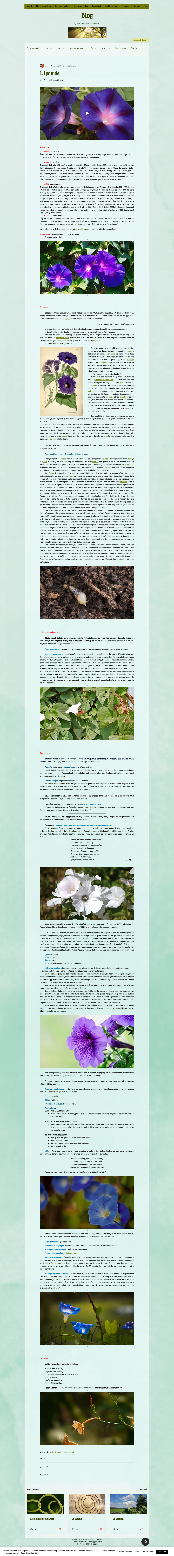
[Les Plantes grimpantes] (45, 1504)
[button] (143, 48)
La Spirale (77, 1518)
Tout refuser (148, 1551)
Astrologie (106, 48)
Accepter (162, 1551)
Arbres (94, 48)
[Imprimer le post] (47, 1467)
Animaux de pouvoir (78, 48)
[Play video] (87, 113)
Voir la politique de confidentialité (26, 1553)
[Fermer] (170, 1551)
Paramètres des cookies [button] (129, 1551)
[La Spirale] (87, 1504)
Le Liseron (118, 1518)
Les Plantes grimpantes (42, 1518)
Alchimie (48, 48)
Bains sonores (120, 48)
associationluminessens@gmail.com (88, 1542)
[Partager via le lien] (41, 1467)
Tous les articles (33, 48)
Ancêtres (61, 48)
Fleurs (42, 1458)
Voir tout (143, 1489)
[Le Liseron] (128, 1504)
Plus (133, 48)
